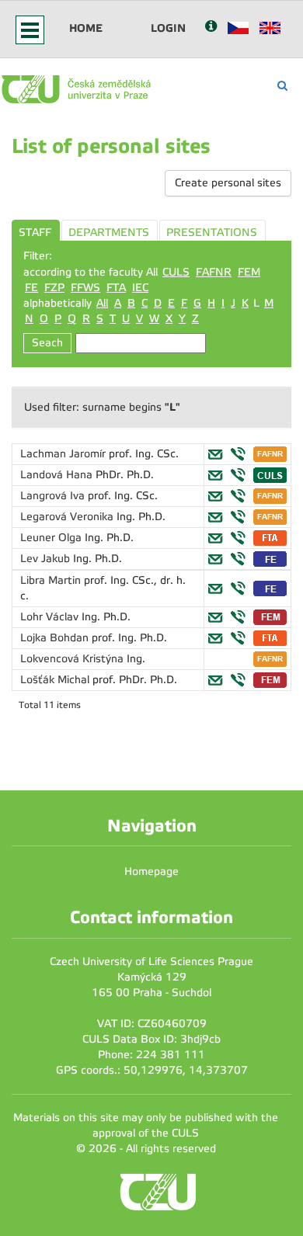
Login (168, 28)
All (102, 303)
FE (31, 287)
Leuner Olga (52, 537)
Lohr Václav (51, 617)
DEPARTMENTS (108, 232)
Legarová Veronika (68, 517)
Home (86, 28)
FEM (249, 272)
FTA (116, 287)
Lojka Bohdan (56, 638)
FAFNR (214, 272)
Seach (47, 343)
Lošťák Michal (56, 680)
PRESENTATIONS (211, 232)
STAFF (35, 232)
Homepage (151, 871)
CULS (176, 272)
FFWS (85, 287)
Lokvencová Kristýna (73, 659)
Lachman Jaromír (64, 454)
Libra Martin (52, 580)
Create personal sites (228, 183)
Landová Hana (58, 475)
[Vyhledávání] (282, 86)
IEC (140, 287)
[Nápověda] (211, 27)
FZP (54, 287)
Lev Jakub (46, 558)
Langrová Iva (54, 496)
